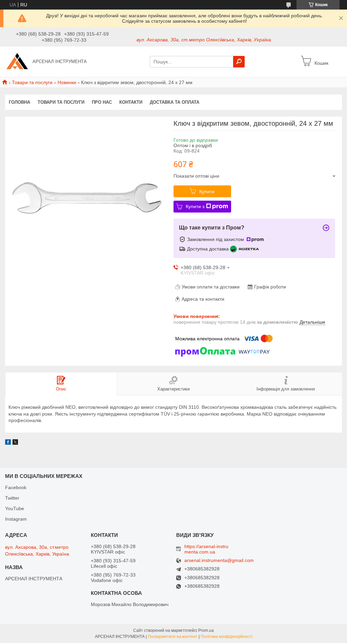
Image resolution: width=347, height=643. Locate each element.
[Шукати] (239, 61)
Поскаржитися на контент (173, 636)
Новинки (67, 82)
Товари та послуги (32, 82)
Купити (207, 191)
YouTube (14, 508)
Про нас (102, 102)
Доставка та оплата (174, 102)
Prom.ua (206, 630)
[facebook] (8, 443)
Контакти (130, 102)
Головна (19, 102)
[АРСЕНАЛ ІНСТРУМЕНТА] (17, 61)
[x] (15, 443)
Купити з (195, 206)
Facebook (15, 487)
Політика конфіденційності (226, 636)
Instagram (16, 519)
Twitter (12, 498)
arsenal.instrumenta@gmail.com (219, 560)
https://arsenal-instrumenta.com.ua (206, 549)
